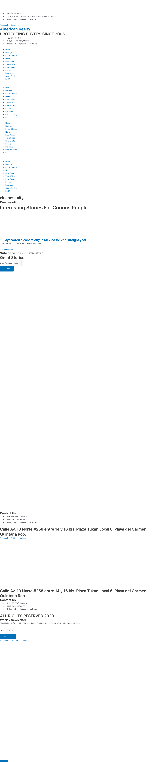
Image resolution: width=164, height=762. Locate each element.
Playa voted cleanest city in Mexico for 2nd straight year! (44, 240)
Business (9, 73)
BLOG (7, 79)
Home (7, 49)
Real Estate (10, 67)
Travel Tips (10, 64)
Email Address (6, 263)
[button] (82, 84)
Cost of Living (11, 76)
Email (2, 631)
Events (8, 70)
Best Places (10, 61)
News (7, 58)
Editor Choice (11, 55)
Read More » (7, 249)
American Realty (15, 29)
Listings (8, 52)
